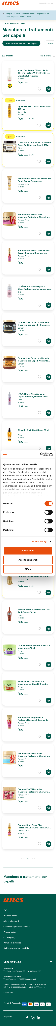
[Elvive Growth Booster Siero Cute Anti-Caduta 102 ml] (9, 614)
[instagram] (32, 1017)
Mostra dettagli (39, 541)
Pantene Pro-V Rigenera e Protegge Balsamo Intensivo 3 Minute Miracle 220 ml (32, 720)
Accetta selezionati (28, 560)
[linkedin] (38, 1017)
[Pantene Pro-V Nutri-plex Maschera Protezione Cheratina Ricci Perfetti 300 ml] (9, 794)
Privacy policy (9, 932)
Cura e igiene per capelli (15, 24)
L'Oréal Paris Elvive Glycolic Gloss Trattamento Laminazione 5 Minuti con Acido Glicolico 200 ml (34, 289)
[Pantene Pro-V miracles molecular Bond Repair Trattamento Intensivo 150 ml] (9, 183)
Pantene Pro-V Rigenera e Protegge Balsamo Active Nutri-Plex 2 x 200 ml (33, 576)
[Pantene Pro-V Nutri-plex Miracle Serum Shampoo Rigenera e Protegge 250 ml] (9, 255)
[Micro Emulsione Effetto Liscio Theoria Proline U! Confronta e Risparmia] (9, 75)
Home (5, 2)
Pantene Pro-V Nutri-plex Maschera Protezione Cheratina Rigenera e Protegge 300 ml (33, 217)
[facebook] (27, 1017)
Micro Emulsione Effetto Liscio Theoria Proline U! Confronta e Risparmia (33, 73)
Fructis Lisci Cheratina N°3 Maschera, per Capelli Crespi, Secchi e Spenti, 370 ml (32, 684)
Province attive (10, 916)
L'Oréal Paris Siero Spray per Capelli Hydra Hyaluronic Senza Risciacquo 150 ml (33, 396)
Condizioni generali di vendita (16, 926)
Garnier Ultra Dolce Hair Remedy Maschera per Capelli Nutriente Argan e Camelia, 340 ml (33, 360)
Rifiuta (28, 569)
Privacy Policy (8, 992)
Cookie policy (9, 937)
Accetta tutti (28, 550)
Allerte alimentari (11, 921)
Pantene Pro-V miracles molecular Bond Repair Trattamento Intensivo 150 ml (34, 181)
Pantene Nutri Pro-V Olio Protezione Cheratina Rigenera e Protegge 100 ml (33, 827)
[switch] (49, 512)
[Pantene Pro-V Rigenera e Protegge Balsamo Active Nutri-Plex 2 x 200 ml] (9, 578)
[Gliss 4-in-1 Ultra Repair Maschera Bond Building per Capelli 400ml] (9, 147)
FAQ (5, 910)
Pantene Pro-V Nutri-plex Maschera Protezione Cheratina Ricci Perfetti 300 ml (33, 792)
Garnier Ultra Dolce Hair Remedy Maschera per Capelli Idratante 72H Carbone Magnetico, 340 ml (33, 325)
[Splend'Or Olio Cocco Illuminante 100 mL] (9, 111)
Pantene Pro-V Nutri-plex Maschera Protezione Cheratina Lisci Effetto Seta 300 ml (33, 756)
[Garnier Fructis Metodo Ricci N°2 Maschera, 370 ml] (9, 650)
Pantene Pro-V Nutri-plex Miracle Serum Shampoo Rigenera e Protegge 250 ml (34, 253)
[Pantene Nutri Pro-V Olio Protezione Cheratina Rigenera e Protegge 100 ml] (9, 829)
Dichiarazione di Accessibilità (16, 948)
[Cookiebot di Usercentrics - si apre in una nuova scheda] (40, 454)
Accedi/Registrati (46, 3)
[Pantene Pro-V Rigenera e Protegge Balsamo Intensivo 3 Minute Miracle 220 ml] (9, 722)
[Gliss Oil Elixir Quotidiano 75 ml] (9, 434)
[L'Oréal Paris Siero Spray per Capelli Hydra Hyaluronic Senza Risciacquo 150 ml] (9, 398)
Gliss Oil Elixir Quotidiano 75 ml (33, 430)
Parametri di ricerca (12, 943)
